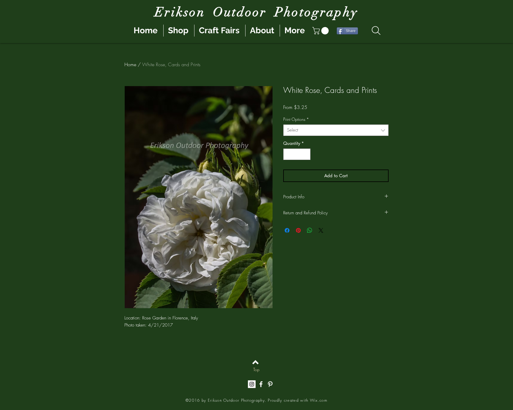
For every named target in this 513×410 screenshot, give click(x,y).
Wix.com (318, 400)
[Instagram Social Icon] (252, 384)
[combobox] (336, 130)
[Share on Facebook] (287, 230)
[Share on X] (320, 230)
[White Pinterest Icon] (270, 384)
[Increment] (306, 154)
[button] (321, 30)
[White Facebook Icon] (261, 384)
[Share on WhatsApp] (309, 230)
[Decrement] (288, 154)
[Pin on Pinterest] (298, 230)
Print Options (296, 119)
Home (130, 64)
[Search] (376, 31)
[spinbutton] (297, 154)
